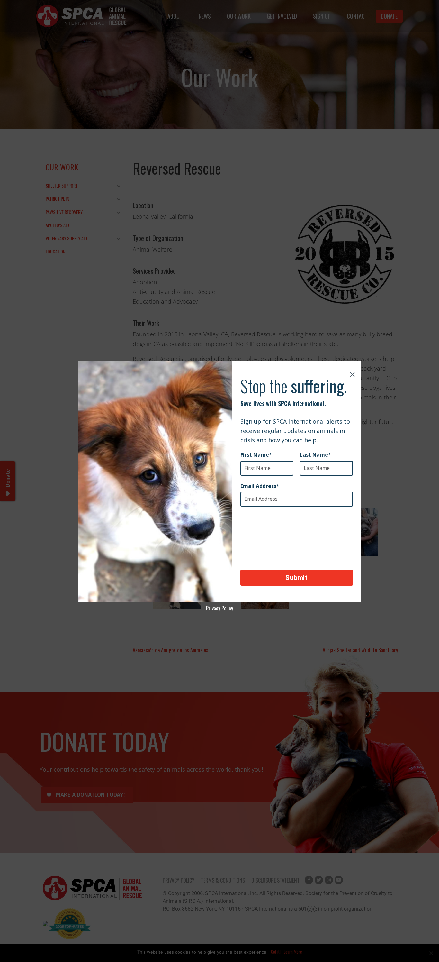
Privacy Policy (219, 608)
